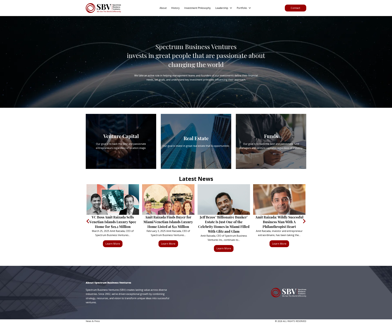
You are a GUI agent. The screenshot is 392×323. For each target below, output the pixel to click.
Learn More (113, 243)
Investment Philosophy (197, 8)
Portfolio (242, 8)
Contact (295, 8)
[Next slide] (304, 221)
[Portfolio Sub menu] (250, 8)
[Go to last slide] (88, 221)
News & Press (93, 321)
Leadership (221, 8)
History (175, 8)
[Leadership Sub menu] (231, 8)
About (163, 8)
